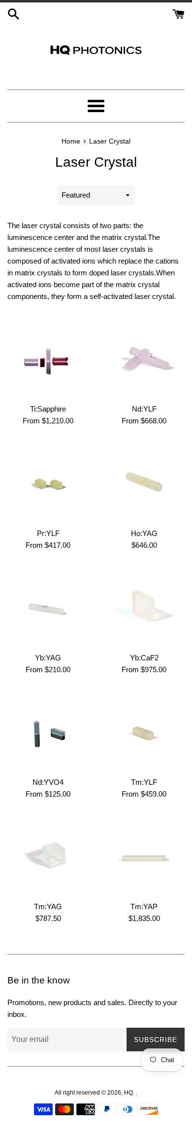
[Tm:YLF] (144, 731)
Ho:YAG (144, 533)
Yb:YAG (48, 658)
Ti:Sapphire (48, 409)
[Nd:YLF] (144, 357)
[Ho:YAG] (144, 482)
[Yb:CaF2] (144, 606)
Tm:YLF (144, 782)
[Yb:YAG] (48, 606)
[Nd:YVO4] (48, 731)
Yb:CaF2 (144, 658)
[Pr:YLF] (48, 482)
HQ (128, 1092)
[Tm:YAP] (144, 855)
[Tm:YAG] (48, 855)
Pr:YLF (48, 533)
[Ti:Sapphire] (48, 357)
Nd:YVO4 (48, 782)
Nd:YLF (144, 409)
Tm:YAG (48, 906)
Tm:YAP (144, 906)
